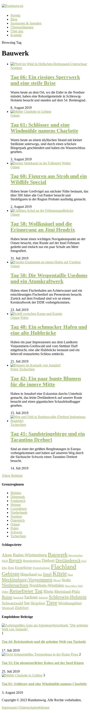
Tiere (51, 602)
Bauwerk (58, 554)
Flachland (63, 566)
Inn (40, 574)
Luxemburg (18, 508)
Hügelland (28, 574)
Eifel (83, 561)
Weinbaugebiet (70, 603)
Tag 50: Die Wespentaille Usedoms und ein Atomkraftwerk (48, 278)
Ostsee (15, 115)
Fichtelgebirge (41, 567)
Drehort (48, 560)
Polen (24, 317)
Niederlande (18, 512)
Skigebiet (38, 603)
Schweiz (16, 532)
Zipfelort (22, 608)
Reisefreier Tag (26, 591)
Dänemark (17, 497)
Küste (60, 573)
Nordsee (16, 68)
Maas (70, 575)
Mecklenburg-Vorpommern (27, 579)
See (27, 603)
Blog (13, 19)
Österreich (17, 520)
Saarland (18, 597)
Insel (47, 574)
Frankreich (17, 501)
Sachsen (31, 597)
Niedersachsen (15, 585)
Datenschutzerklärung (34, 707)
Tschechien (27, 369)
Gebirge (10, 574)
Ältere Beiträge (12, 475)
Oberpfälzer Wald (74, 586)
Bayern (15, 560)
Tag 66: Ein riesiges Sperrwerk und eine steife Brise (45, 80)
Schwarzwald (12, 603)
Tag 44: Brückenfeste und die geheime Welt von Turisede (44, 642)
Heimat (15, 505)
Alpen (7, 555)
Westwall (8, 608)
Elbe (4, 567)
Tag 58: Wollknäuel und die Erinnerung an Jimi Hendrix (42, 226)
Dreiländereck (68, 560)
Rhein (48, 591)
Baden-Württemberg (30, 555)
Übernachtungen (21, 27)
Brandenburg (32, 560)
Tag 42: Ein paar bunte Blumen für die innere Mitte (45, 381)
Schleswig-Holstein (68, 597)
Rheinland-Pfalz (67, 591)
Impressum (9, 707)
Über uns (16, 31)
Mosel (57, 580)
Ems (11, 567)
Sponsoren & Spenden (26, 23)
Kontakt (16, 35)
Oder (5, 591)
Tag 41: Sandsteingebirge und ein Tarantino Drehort (47, 436)
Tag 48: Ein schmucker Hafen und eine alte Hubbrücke (48, 330)
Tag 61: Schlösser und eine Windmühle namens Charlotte (44, 128)
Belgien (15, 493)
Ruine (7, 597)
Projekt (15, 15)
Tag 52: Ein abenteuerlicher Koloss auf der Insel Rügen (43, 663)
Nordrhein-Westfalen (46, 585)
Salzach (43, 597)
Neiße (66, 580)
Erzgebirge (23, 568)
